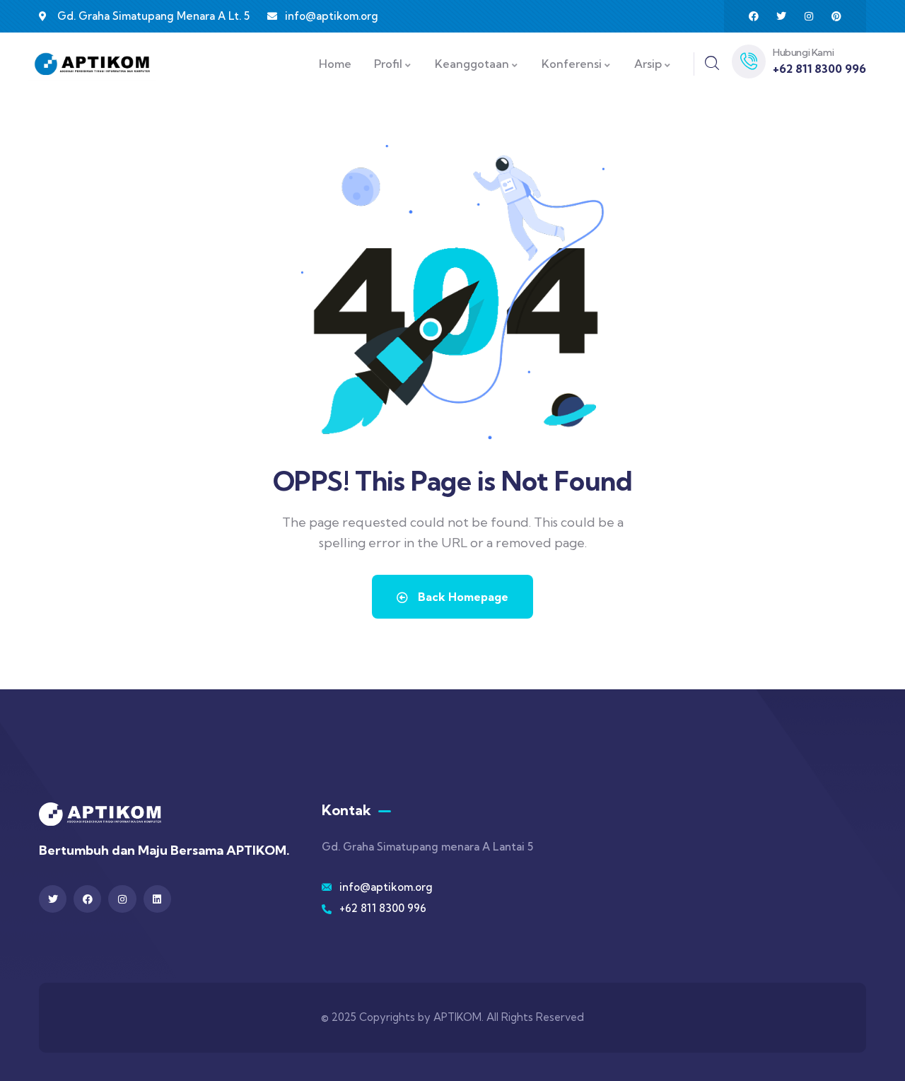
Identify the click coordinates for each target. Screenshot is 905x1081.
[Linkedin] (157, 899)
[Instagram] (809, 16)
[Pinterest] (836, 16)
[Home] (92, 64)
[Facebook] (754, 16)
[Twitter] (781, 16)
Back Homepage (461, 597)
